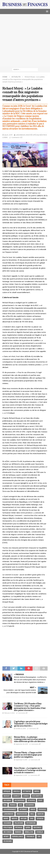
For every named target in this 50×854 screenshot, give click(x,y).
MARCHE (40, 814)
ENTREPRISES (19, 800)
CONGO (26, 796)
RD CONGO (8, 832)
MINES (6, 818)
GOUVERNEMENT (10, 809)
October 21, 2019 (21, 728)
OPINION (40, 818)
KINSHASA (42, 809)
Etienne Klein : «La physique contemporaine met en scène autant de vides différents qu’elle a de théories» (30, 739)
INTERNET (23, 809)
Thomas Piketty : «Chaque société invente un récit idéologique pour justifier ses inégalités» (28, 754)
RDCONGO (37, 827)
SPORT (6, 836)
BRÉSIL (36, 791)
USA (39, 836)
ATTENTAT (27, 791)
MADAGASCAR (22, 814)
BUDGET (7, 796)
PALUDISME (19, 823)
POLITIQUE (8, 827)
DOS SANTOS (37, 796)
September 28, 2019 (22, 744)
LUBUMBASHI (8, 814)
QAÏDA (27, 827)
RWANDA (18, 832)
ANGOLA (16, 791)
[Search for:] (25, 69)
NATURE (24, 818)
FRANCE (13, 805)
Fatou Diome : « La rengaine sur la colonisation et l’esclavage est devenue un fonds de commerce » (30, 770)
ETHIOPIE (31, 800)
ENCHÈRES (7, 800)
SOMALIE (39, 832)
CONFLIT (16, 796)
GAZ (20, 805)
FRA (5, 805)
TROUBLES (30, 836)
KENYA (32, 809)
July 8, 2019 (8, 135)
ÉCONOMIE (8, 841)
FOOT (40, 800)
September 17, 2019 (21, 760)
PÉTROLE (18, 827)
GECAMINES (29, 805)
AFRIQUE (7, 791)
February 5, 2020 (9, 713)
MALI (32, 814)
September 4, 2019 (21, 775)
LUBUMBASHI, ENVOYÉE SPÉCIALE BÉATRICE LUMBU (24, 136)
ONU (31, 818)
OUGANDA (7, 823)
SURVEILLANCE (17, 836)
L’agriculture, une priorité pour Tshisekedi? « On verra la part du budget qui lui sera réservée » (30, 723)
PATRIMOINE (31, 823)
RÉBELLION (29, 832)
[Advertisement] (25, 40)
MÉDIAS (14, 818)
